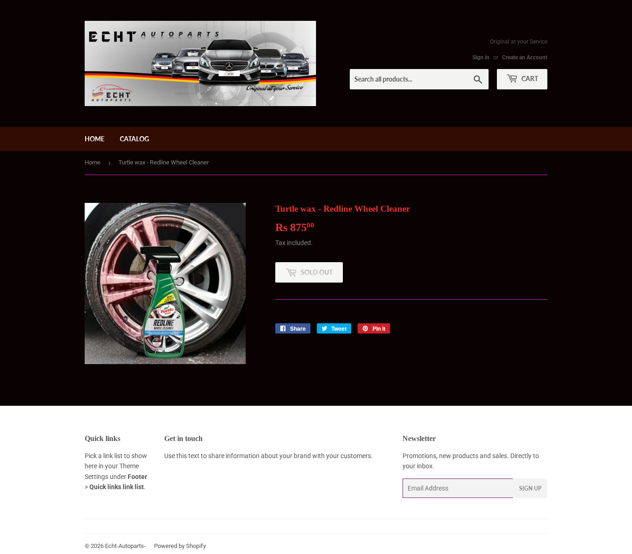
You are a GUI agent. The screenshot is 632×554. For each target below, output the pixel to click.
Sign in (480, 57)
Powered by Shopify (180, 545)
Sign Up (530, 488)
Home (95, 139)
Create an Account (524, 57)
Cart (529, 78)
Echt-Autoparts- (125, 545)
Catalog (134, 139)
